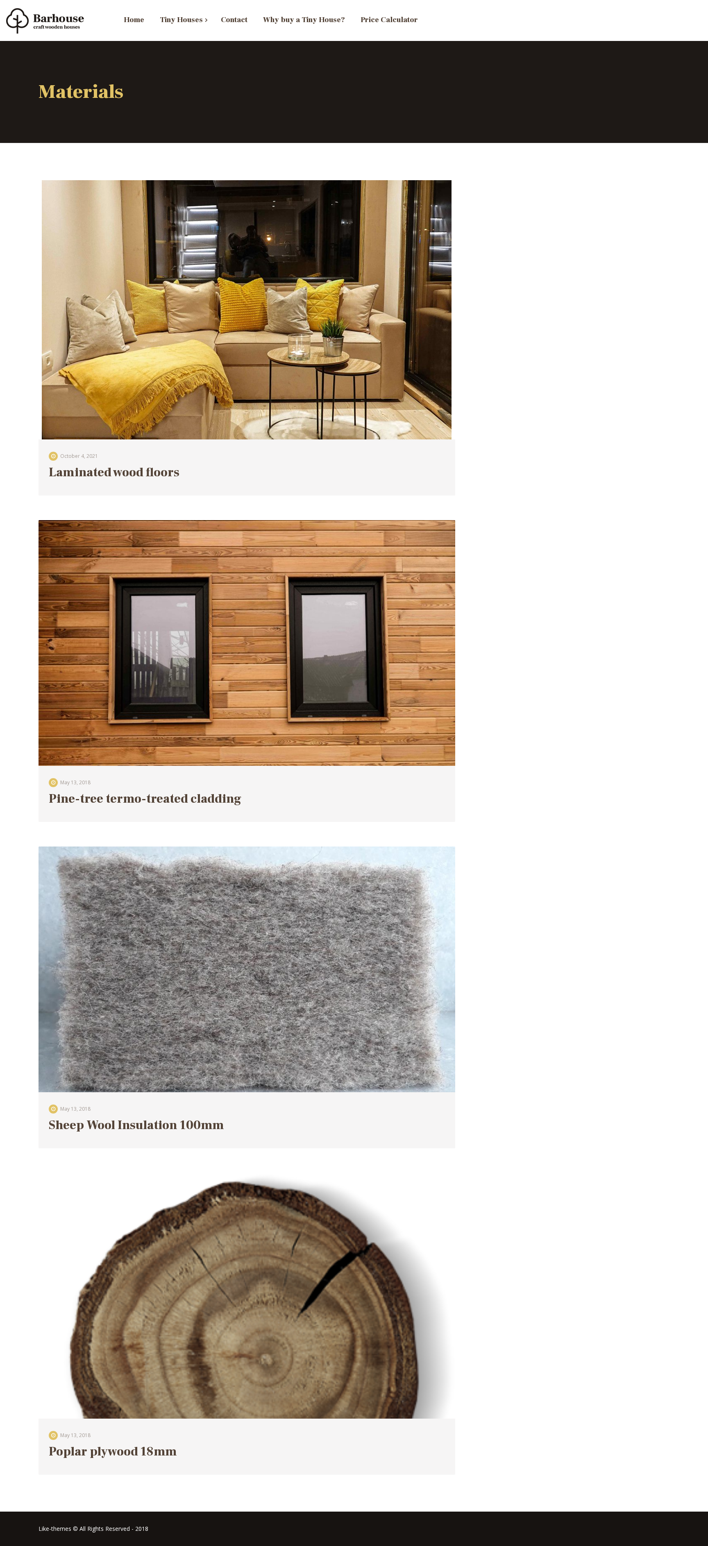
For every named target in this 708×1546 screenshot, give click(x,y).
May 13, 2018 (75, 782)
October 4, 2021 (79, 456)
